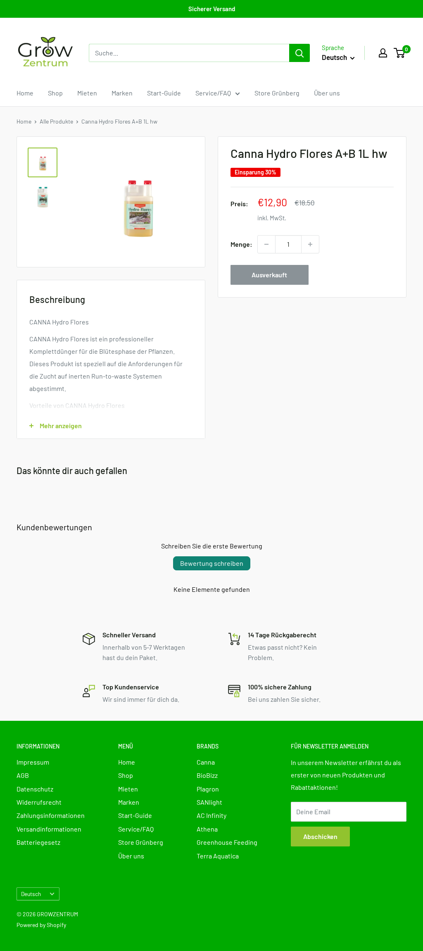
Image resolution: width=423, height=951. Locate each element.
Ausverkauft (269, 275)
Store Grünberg (276, 93)
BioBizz (207, 775)
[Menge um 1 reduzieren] (266, 244)
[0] (399, 53)
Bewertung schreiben (211, 563)
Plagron (208, 789)
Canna (206, 762)
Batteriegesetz (38, 842)
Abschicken (320, 836)
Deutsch (31, 893)
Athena (207, 829)
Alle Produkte (56, 121)
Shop (55, 93)
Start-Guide (164, 93)
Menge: (241, 244)
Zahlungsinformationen (51, 815)
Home (25, 93)
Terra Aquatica (218, 856)
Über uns (327, 93)
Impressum (33, 762)
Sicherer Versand (211, 8)
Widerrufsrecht (39, 802)
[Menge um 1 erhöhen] (310, 244)
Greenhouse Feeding (227, 842)
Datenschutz (35, 789)
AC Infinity (211, 815)
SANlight (209, 802)
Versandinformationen (49, 829)
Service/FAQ (213, 93)
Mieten (87, 93)
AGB (23, 775)
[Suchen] (299, 53)
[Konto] (383, 52)
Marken (122, 93)
